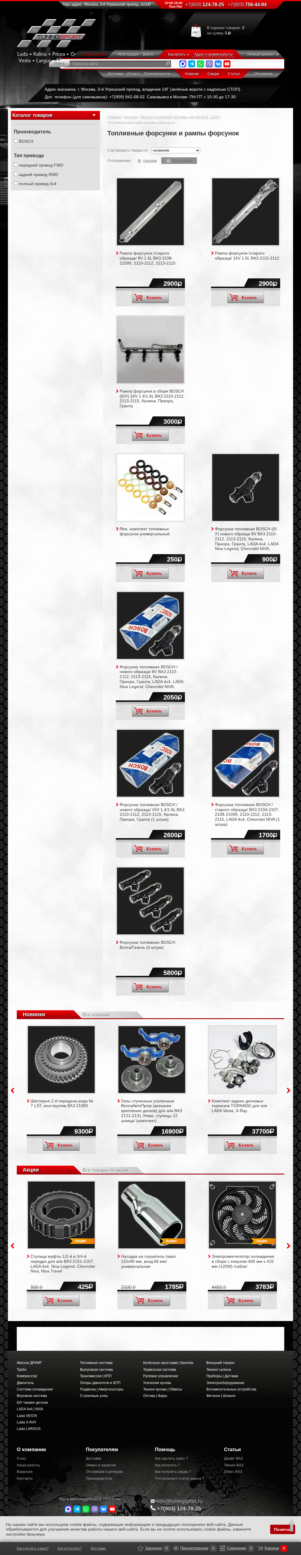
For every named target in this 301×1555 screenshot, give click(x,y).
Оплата (133, 74)
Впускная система (32, 1396)
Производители (157, 74)
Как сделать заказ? (33, 1548)
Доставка (115, 74)
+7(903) (179, 1508)
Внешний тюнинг (220, 1363)
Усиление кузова (157, 1383)
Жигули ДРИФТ (29, 1363)
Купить (154, 297)
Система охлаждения (35, 1389)
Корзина (260, 1548)
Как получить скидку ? (173, 1472)
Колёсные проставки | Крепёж (168, 1363)
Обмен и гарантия (101, 1465)
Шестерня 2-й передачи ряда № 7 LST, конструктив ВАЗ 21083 (62, 1103)
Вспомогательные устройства (231, 1389)
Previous (12, 1090)
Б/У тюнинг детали (32, 1403)
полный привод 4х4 (37, 183)
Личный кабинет (261, 54)
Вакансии (25, 1472)
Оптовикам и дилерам (104, 1472)
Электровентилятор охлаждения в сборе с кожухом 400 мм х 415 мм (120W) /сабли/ (243, 1261)
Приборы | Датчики (222, 1376)
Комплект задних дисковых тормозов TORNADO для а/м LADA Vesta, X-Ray (239, 1106)
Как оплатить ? (167, 1465)
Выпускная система (96, 1370)
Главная (114, 117)
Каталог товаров (32, 115)
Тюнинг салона (218, 1370)
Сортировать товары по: (127, 150)
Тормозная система (159, 1370)
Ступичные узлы (94, 1396)
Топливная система (96, 1363)
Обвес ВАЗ (233, 1472)
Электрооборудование (225, 1383)
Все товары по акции (105, 1170)
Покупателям (102, 1449)
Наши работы (28, 1465)
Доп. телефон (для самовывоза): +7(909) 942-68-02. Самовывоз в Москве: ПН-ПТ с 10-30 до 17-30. (141, 96)
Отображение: (119, 161)
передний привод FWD (41, 165)
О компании (31, 1449)
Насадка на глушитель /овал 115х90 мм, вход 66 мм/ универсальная (148, 1261)
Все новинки (96, 1014)
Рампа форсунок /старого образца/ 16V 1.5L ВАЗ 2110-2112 (247, 255)
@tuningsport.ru (179, 1501)
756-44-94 (247, 4)
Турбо (21, 1370)
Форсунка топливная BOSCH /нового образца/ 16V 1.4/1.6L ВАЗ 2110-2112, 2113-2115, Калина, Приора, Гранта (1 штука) (152, 812)
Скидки (213, 74)
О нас (21, 1458)
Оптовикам (263, 74)
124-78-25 (204, 4)
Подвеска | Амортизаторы (101, 1389)
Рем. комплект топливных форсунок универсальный (145, 531)
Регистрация (128, 54)
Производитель (32, 131)
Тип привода (29, 155)
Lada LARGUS (29, 1429)
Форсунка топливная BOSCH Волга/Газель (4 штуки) (147, 945)
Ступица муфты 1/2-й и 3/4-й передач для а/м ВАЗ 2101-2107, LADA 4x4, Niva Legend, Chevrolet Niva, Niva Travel (63, 1263)
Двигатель (25, 1383)
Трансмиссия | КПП (96, 1376)
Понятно (282, 1529)
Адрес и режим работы (213, 54)
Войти (148, 54)
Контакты (25, 1478)
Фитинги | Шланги (220, 1396)
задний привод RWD (38, 174)
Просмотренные (176, 1548)
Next (288, 1090)
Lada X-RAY (26, 1422)
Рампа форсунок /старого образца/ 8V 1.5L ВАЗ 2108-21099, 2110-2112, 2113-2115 (147, 258)
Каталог (131, 117)
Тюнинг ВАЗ (233, 1465)
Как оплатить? (70, 1548)
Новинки (192, 74)
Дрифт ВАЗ (233, 1458)
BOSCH (26, 141)
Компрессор (27, 1376)
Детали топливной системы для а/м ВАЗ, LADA (180, 117)
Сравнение (222, 1548)
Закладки (140, 1548)
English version (95, 54)
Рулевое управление (160, 1376)
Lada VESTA (27, 1416)
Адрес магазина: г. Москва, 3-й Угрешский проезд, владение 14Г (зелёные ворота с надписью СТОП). (143, 89)
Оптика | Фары (155, 1396)
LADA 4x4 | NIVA (30, 1409)
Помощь (165, 1449)
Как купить (176, 54)
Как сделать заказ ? (171, 1458)
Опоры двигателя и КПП (100, 1383)
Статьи (234, 74)
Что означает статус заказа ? (179, 1478)
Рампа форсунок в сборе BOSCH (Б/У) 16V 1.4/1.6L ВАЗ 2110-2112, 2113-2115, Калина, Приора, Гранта (152, 398)
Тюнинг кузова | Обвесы (162, 1389)
